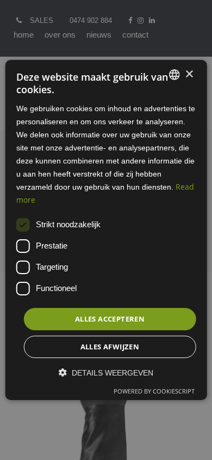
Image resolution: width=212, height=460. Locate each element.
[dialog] (106, 230)
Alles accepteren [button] (110, 318)
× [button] (189, 74)
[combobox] (174, 74)
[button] (106, 372)
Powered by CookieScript (154, 391)
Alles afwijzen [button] (110, 347)
